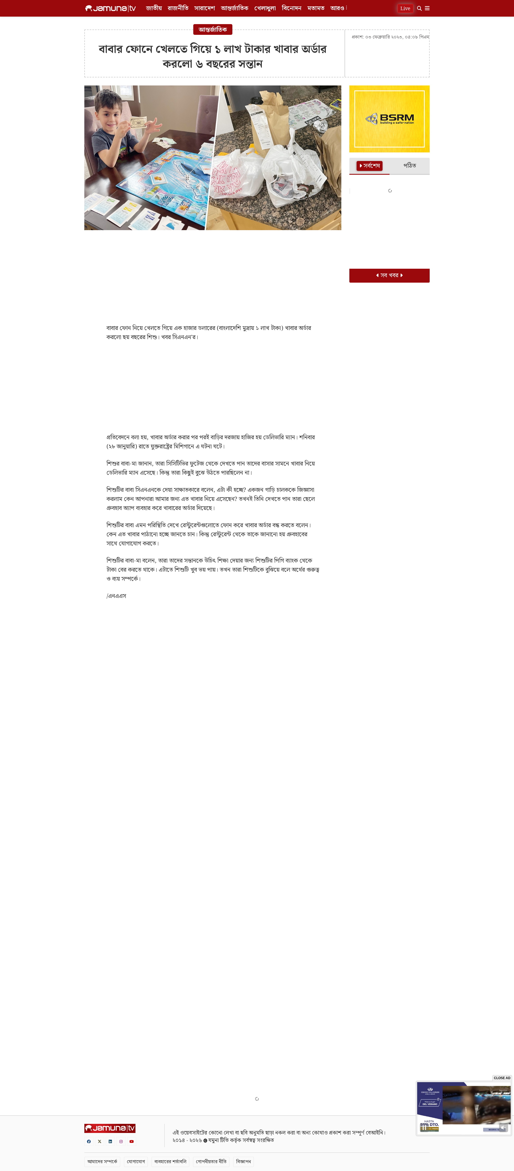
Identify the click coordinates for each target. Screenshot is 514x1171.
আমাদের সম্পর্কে (102, 1162)
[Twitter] (99, 1141)
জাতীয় (154, 8)
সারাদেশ (204, 8)
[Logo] (110, 9)
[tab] (369, 166)
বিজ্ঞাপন (243, 1162)
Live (405, 9)
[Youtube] (131, 1141)
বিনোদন (291, 8)
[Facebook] (88, 1141)
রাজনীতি (178, 8)
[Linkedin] (110, 1141)
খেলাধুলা (265, 8)
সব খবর (389, 275)
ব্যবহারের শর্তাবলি (170, 1162)
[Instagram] (121, 1141)
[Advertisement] (212, 272)
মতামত (315, 8)
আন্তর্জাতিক (234, 8)
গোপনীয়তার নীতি (211, 1162)
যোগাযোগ (136, 1162)
